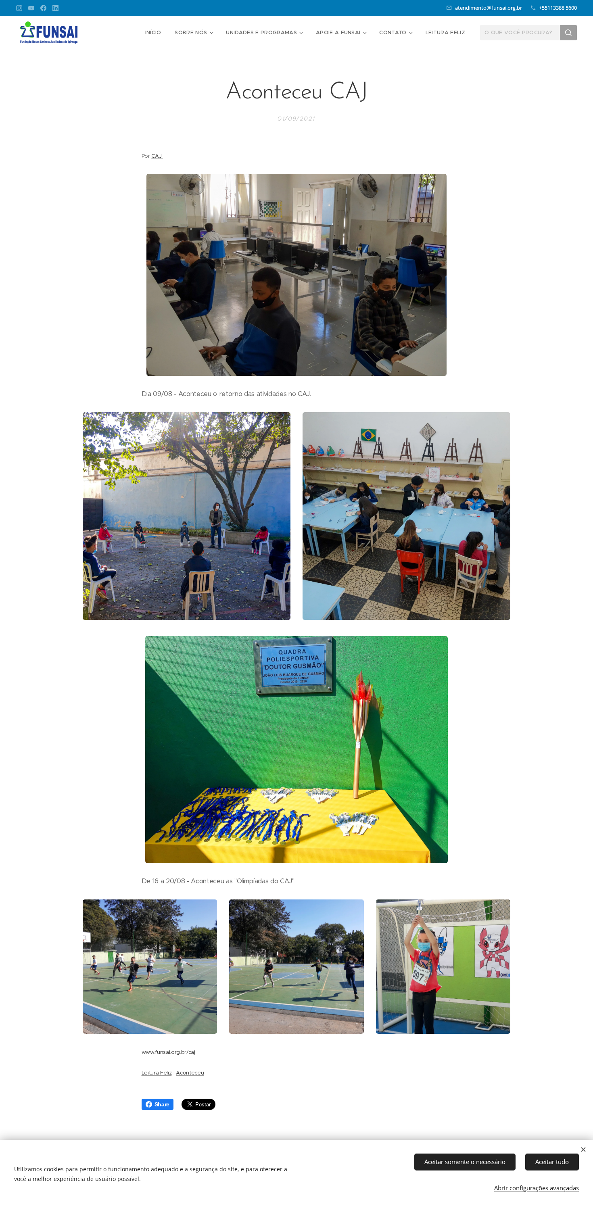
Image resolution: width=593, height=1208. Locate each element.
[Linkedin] (55, 8)
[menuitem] (153, 33)
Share (162, 1104)
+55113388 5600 (558, 7)
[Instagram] (19, 8)
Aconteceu (190, 1072)
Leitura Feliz (157, 1072)
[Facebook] (43, 8)
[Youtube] (31, 8)
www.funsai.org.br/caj (170, 1052)
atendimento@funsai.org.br (488, 7)
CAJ (157, 155)
